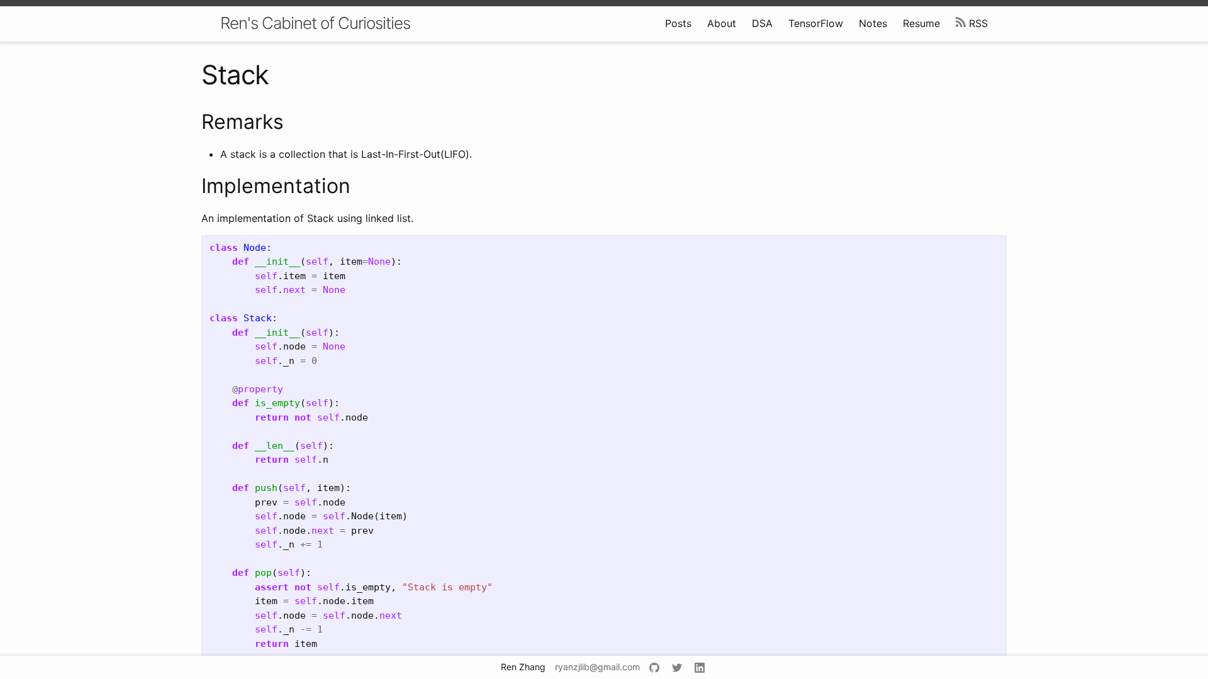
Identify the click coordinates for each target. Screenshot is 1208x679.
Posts (678, 23)
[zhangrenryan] (701, 668)
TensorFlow (815, 23)
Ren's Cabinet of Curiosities (315, 23)
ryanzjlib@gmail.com (597, 667)
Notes (873, 23)
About (721, 23)
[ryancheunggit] (656, 668)
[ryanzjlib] (678, 668)
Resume (921, 23)
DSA (762, 23)
